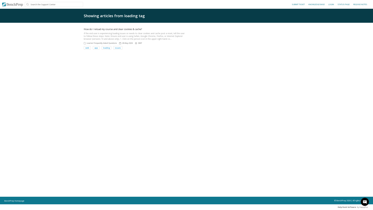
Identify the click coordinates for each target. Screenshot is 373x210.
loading (106, 48)
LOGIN (331, 4)
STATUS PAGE (344, 4)
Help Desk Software (347, 207)
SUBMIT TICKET (298, 4)
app (96, 48)
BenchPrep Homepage (14, 201)
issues (118, 48)
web (87, 48)
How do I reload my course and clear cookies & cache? (113, 29)
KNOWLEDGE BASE (316, 4)
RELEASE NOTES (360, 4)
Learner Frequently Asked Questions (102, 43)
